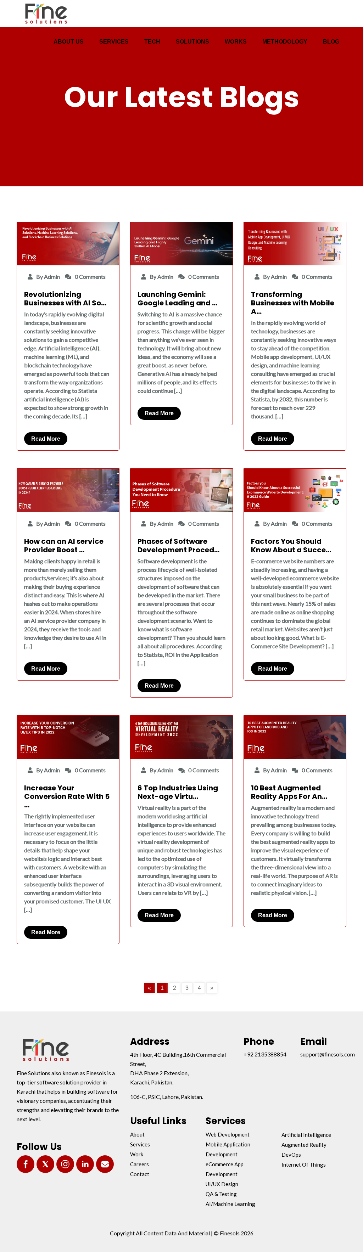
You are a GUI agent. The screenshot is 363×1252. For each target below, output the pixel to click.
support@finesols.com (327, 1054)
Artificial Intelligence (306, 1135)
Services (140, 1144)
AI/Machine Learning (230, 1204)
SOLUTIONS (192, 42)
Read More (45, 439)
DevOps (291, 1154)
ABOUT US (69, 42)
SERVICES (114, 42)
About (137, 1134)
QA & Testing (221, 1194)
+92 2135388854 (265, 1054)
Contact (139, 1174)
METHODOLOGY (284, 42)
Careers (139, 1164)
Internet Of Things (303, 1164)
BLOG (331, 42)
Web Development (228, 1134)
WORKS (236, 42)
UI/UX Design (222, 1184)
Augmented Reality (303, 1144)
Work (136, 1154)
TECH (152, 42)
